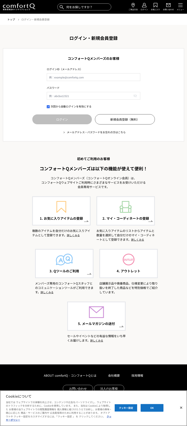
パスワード (53, 88)
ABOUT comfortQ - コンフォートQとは (70, 375)
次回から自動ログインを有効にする (71, 106)
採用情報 (137, 375)
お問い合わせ (78, 389)
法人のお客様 (109, 389)
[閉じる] (181, 408)
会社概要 (114, 375)
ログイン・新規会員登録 (35, 19)
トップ (11, 19)
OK (152, 408)
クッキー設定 (126, 408)
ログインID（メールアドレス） (65, 69)
